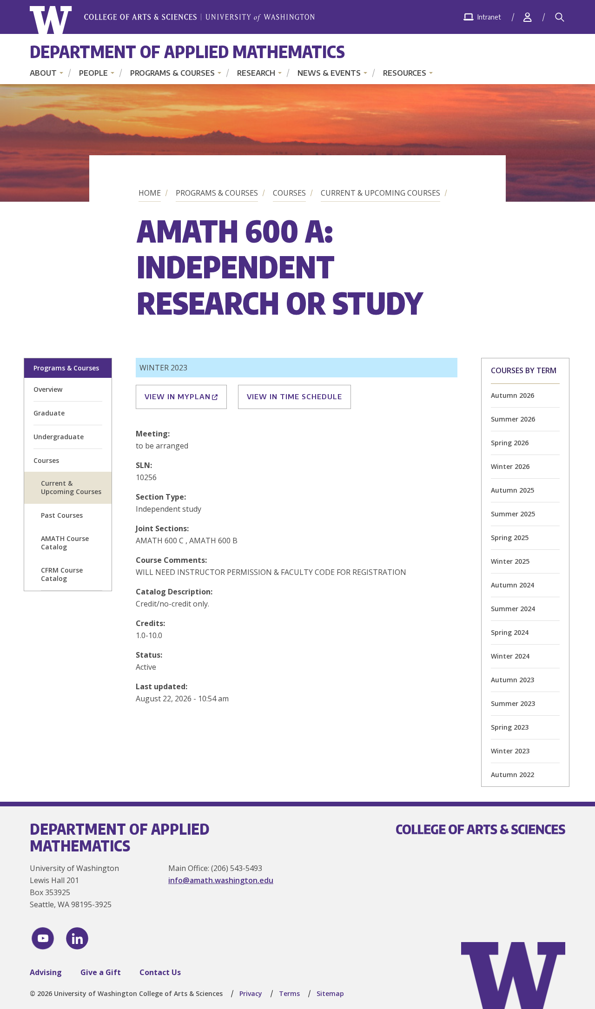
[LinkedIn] (77, 938)
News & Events (329, 73)
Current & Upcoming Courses (380, 193)
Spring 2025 (510, 537)
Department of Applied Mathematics (187, 51)
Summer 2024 (513, 608)
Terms (289, 993)
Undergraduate (58, 436)
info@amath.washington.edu (220, 880)
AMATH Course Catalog (65, 542)
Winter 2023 (510, 750)
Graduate (49, 413)
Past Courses (62, 515)
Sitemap (330, 993)
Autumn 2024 (512, 584)
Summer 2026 (513, 419)
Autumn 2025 (512, 490)
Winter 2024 (510, 656)
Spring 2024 (510, 632)
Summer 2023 (513, 703)
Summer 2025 (513, 513)
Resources (404, 73)
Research (256, 73)
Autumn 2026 (512, 395)
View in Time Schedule (294, 396)
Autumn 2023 (512, 679)
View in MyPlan (178, 396)
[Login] (527, 17)
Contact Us (160, 972)
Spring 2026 (510, 442)
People (93, 73)
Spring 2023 (510, 727)
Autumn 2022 (512, 774)
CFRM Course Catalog (62, 574)
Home (150, 193)
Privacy (250, 993)
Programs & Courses (172, 73)
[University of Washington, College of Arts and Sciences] (172, 20)
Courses (289, 193)
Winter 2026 (510, 466)
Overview (47, 389)
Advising (46, 972)
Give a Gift (100, 972)
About (43, 73)
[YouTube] (43, 938)
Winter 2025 (510, 561)
